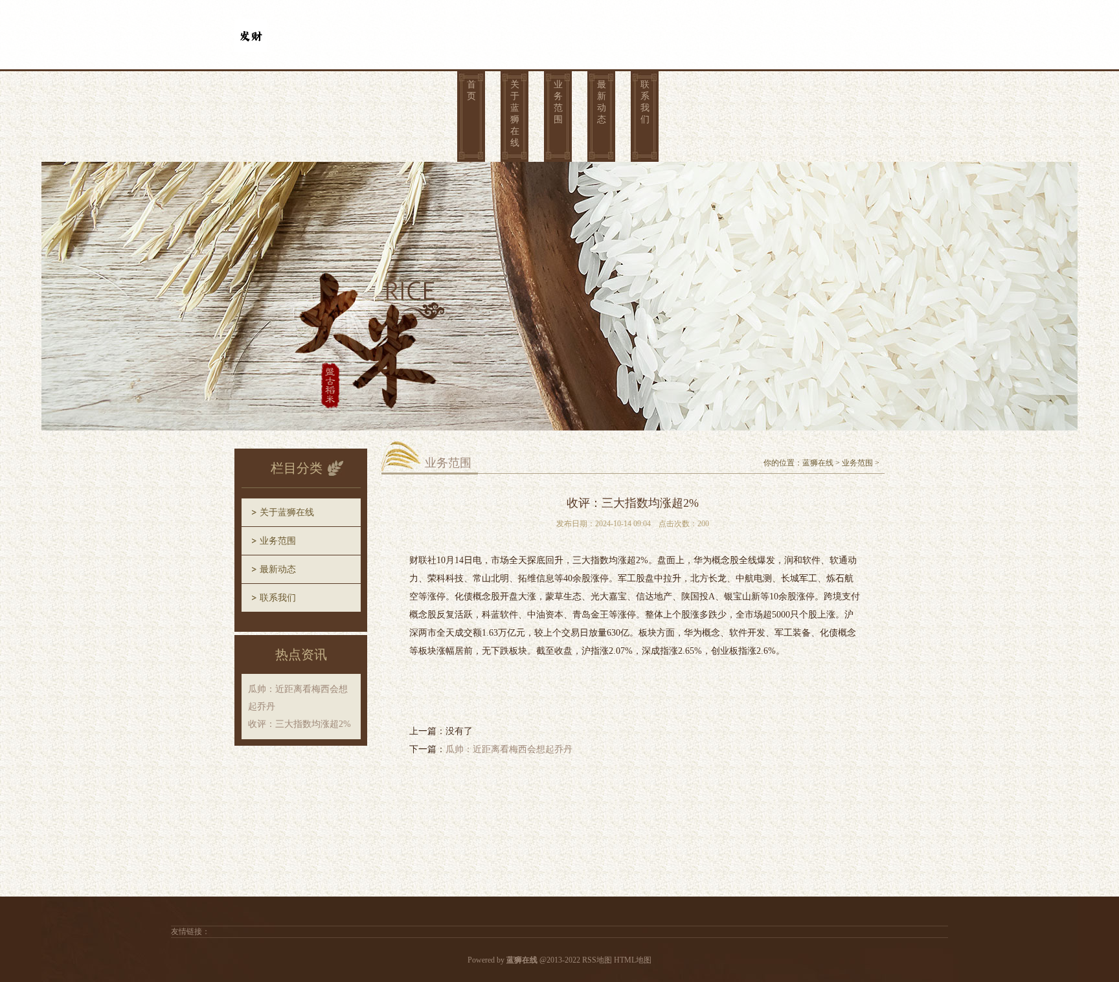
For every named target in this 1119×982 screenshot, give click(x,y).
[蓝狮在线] (250, 27)
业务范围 (558, 102)
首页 (471, 90)
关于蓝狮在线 (514, 114)
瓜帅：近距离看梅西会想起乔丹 (509, 749)
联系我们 (645, 102)
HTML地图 (632, 960)
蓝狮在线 (817, 462)
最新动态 (601, 102)
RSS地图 (597, 960)
